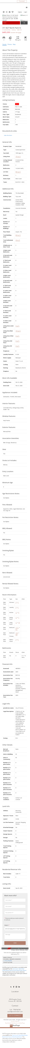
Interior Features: (8, 403)
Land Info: (6, 806)
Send (15, 943)
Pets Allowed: (7, 505)
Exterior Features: (9, 427)
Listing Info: (6, 884)
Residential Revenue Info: (11, 869)
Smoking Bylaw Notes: (10, 561)
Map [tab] (14, 44)
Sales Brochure (8, 135)
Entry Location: (7, 471)
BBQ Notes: (6, 539)
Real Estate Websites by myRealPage (15, 1023)
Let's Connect (15, 1015)
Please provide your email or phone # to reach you (13, 919)
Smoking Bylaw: (8, 550)
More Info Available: (9, 378)
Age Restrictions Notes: (11, 493)
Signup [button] (20, 12)
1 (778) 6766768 (7, 960)
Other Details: (7, 745)
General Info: (7, 142)
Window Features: (9, 416)
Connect (22, 1)
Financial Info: (7, 664)
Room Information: (9, 595)
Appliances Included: (9, 392)
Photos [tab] (10, 44)
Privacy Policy (14, 1021)
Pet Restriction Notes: (10, 517)
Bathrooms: (6, 648)
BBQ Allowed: (7, 528)
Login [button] (25, 12)
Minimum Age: (7, 482)
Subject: (6, 925)
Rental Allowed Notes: (10, 584)
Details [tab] (4, 44)
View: (4, 449)
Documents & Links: (9, 131)
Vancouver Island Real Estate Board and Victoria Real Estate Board (14, 969)
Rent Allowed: (7, 573)
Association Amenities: (10, 438)
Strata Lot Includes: (9, 460)
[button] (11, 987)
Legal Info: (6, 704)
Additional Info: (8, 189)
